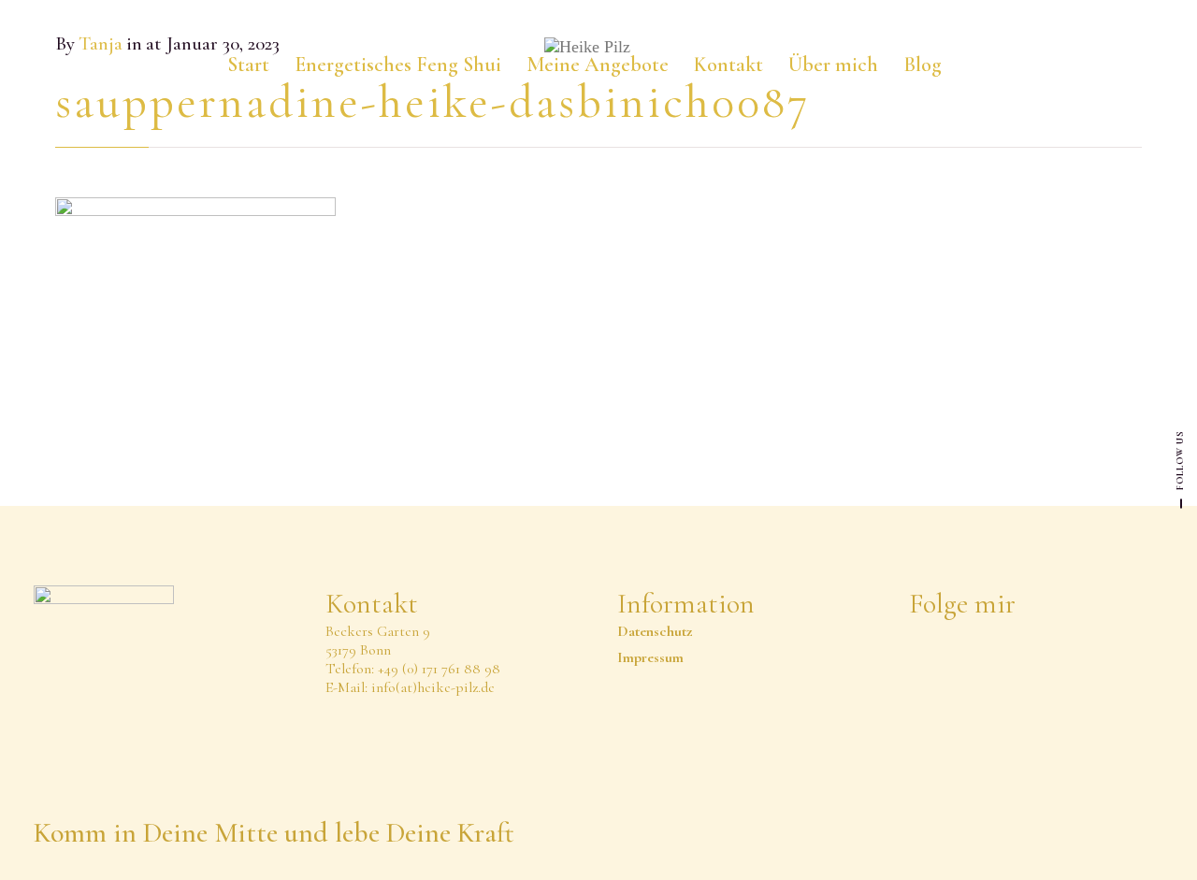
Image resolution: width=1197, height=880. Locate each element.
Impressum (650, 657)
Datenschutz (654, 631)
